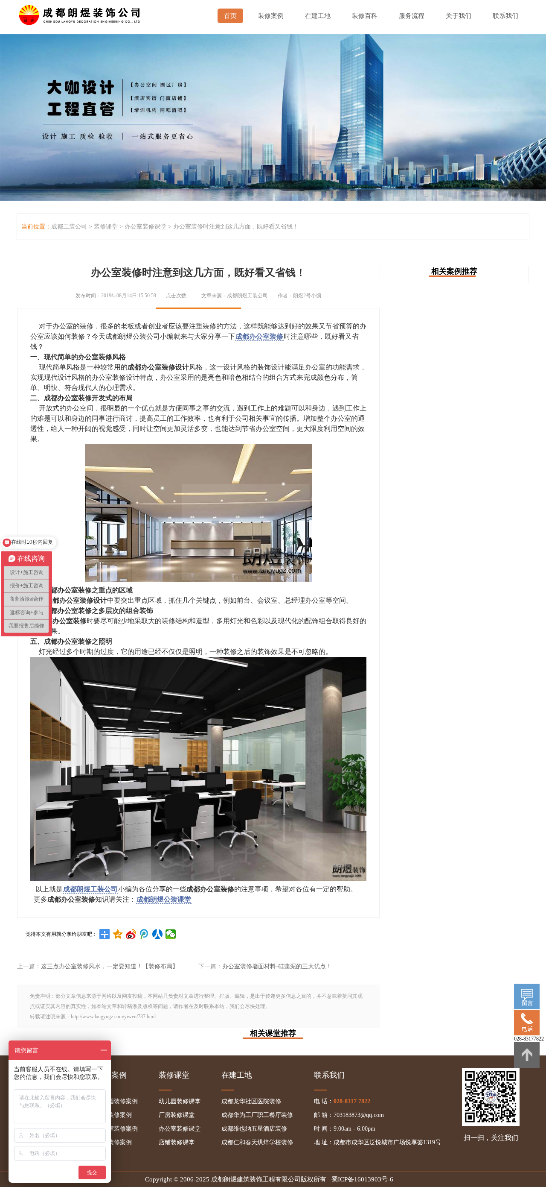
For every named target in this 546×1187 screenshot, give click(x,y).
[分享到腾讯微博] (144, 934)
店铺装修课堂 (177, 1142)
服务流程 (411, 15)
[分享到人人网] (157, 934)
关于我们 (458, 15)
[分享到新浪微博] (131, 934)
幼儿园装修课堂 (179, 1101)
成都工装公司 (69, 226)
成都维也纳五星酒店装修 (254, 1128)
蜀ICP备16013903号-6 (362, 1179)
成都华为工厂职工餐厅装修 (257, 1115)
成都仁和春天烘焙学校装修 (257, 1142)
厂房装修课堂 (177, 1115)
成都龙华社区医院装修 (251, 1101)
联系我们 (505, 15)
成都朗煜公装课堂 (163, 899)
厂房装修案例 (114, 1115)
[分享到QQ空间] (118, 934)
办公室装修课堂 (145, 226)
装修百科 (365, 15)
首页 (230, 15)
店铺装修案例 (114, 1142)
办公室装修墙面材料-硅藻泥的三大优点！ (277, 966)
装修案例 (271, 15)
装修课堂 (106, 226)
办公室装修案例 (117, 1128)
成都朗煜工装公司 (90, 889)
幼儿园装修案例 (117, 1101)
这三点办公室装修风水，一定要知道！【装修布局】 (109, 966)
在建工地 (318, 15)
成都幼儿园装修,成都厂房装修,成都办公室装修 (81, 13)
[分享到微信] (171, 934)
